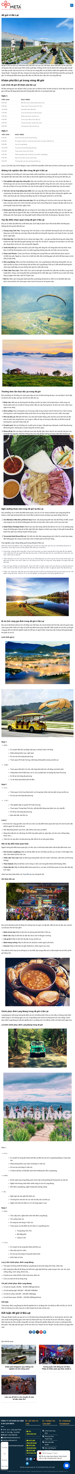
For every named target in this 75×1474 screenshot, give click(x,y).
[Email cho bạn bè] (37, 1332)
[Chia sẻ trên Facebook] (30, 1332)
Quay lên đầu (4, 1466)
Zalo (5, 1453)
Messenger (4, 1460)
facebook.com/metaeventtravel (12, 1446)
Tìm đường (4, 1447)
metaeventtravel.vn (9, 1440)
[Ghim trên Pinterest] (41, 1332)
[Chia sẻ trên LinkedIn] (44, 1332)
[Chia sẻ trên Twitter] (34, 1332)
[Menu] (71, 5)
